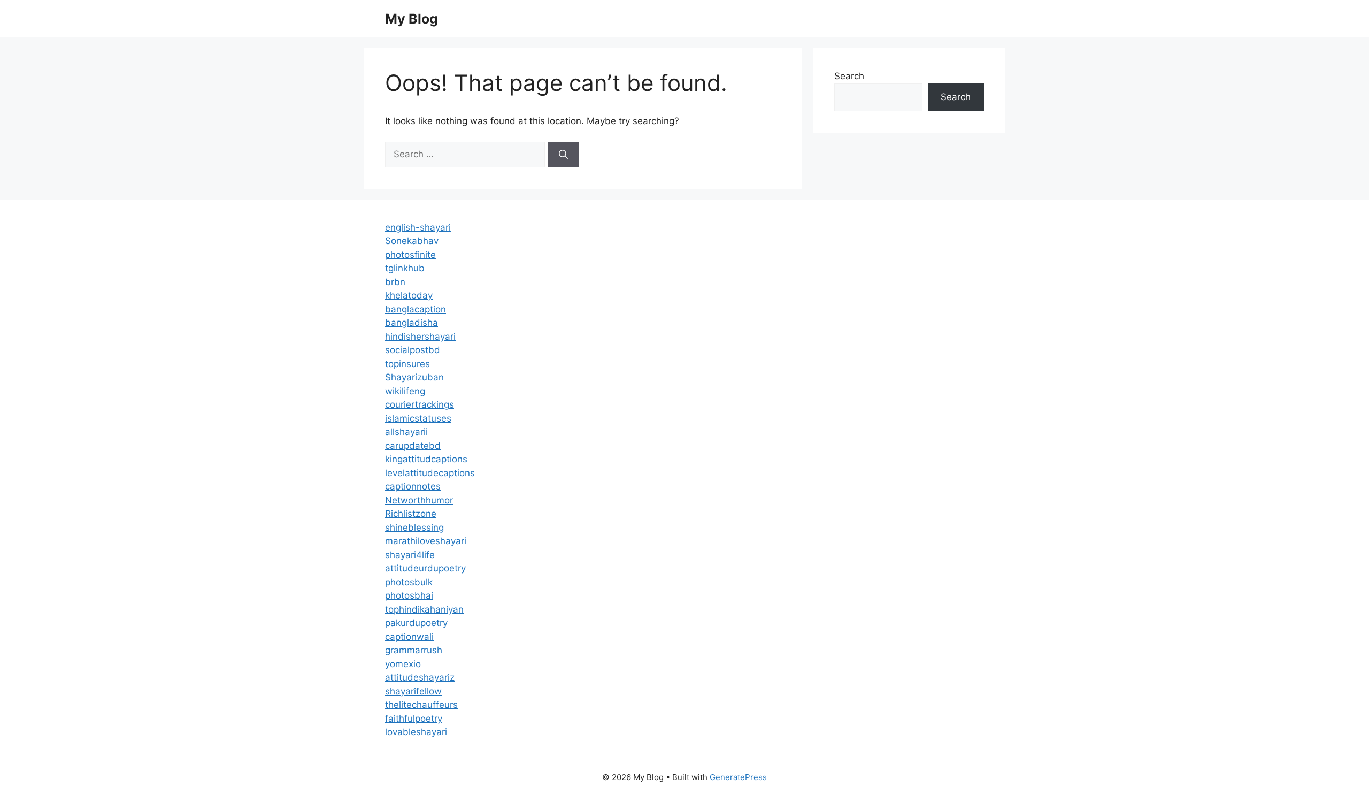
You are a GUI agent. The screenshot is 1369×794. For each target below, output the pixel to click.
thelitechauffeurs (421, 704)
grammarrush (413, 650)
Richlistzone (410, 513)
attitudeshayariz (420, 677)
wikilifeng (405, 391)
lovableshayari (416, 732)
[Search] (563, 154)
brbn (395, 282)
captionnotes (413, 486)
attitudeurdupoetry (425, 568)
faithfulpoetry (413, 718)
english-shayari (418, 227)
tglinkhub (405, 268)
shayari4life (410, 554)
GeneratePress (738, 777)
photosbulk (409, 582)
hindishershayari (420, 336)
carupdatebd (413, 445)
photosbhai (409, 595)
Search (849, 76)
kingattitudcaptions (426, 459)
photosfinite (410, 254)
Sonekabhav (412, 240)
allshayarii (406, 431)
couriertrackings (419, 404)
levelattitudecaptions (430, 473)
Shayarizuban (414, 377)
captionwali (409, 636)
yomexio (403, 664)
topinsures (407, 363)
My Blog (411, 19)
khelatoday (409, 295)
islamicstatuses (418, 418)
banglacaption (415, 309)
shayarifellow (413, 691)
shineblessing (414, 527)
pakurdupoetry (416, 622)
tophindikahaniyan (424, 609)
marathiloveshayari (425, 541)
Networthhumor (419, 500)
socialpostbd (412, 350)
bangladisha (411, 322)
